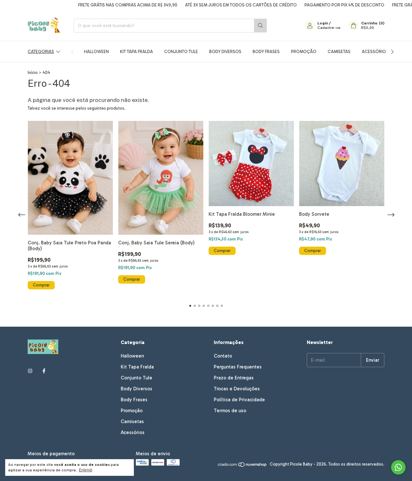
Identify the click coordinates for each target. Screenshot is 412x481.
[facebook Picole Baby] (44, 371)
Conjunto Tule (181, 51)
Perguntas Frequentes (238, 367)
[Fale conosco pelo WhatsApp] (398, 467)
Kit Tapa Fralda (136, 51)
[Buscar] (260, 25)
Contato (223, 356)
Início (33, 72)
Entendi (85, 470)
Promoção (303, 51)
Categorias (41, 51)
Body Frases (266, 51)
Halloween (96, 51)
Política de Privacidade (239, 400)
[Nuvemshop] (242, 465)
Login (322, 23)
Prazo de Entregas (234, 378)
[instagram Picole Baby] (30, 371)
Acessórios (375, 51)
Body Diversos (225, 51)
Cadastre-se (329, 27)
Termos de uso (230, 410)
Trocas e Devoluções (237, 389)
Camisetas (339, 51)
